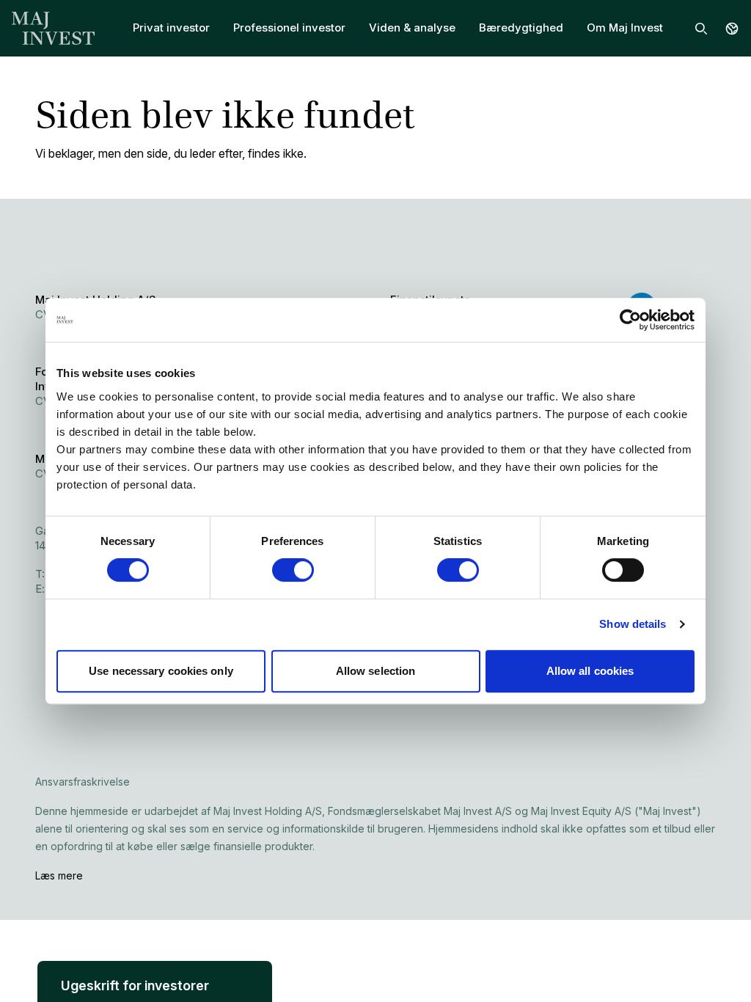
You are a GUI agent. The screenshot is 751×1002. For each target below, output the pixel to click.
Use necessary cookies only (161, 671)
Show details (632, 624)
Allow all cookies (590, 671)
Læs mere (59, 875)
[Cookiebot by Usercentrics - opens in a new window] (630, 320)
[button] (154, 963)
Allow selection (376, 671)
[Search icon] (701, 28)
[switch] (293, 570)
